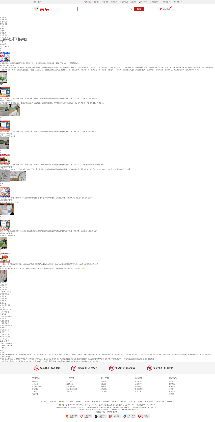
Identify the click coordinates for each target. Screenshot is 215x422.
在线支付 (104, 384)
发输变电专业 (4, 294)
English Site (160, 401)
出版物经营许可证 (93, 407)
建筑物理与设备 (5, 305)
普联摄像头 (3, 24)
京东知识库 (3, 19)
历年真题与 (3, 339)
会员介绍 (35, 384)
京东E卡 (172, 389)
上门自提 (69, 381)
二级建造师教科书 (6, 316)
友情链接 (106, 401)
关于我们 (44, 401)
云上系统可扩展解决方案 (96, 359)
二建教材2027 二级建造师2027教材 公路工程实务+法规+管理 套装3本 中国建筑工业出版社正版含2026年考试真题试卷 (39, 63)
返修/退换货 (139, 389)
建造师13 (3, 296)
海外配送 (69, 391)
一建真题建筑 (4, 323)
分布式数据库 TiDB (117, 359)
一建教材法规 (4, 334)
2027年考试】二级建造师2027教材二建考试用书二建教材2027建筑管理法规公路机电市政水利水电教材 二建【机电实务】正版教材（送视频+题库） (49, 98)
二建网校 (3, 314)
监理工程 (3, 303)
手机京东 (144, 2)
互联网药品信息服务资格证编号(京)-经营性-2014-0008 (117, 405)
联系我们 (53, 401)
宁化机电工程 (4, 330)
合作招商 (70, 401)
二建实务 (3, 348)
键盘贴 (2, 31)
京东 (49, 10)
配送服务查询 (70, 386)
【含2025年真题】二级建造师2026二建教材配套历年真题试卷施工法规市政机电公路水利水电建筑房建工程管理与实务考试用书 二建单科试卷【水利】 (50, 264)
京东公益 (150, 401)
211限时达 (70, 384)
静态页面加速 (73, 359)
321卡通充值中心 (6, 310)
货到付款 (104, 381)
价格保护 (138, 384)
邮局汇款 (104, 389)
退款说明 (138, 386)
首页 (8, 37)
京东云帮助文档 (29, 361)
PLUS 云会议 (64, 359)
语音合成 (50, 359)
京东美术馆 (3, 35)
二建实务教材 (4, 321)
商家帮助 (79, 401)
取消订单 (138, 391)
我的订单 (105, 2)
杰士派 (2, 307)
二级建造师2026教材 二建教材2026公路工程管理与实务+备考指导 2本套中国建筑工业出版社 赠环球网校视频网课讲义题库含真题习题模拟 (46, 198)
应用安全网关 (82, 359)
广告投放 (21, 361)
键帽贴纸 (3, 33)
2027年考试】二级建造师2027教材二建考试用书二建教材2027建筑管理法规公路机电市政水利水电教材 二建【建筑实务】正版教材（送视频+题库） (49, 131)
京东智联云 (38, 361)
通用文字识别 (20, 359)
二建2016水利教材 (6, 345)
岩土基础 (3, 301)
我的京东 (114, 2)
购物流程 (35, 381)
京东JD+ (172, 394)
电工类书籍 (3, 287)
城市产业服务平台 (41, 359)
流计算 (145, 359)
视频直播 (151, 359)
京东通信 (172, 391)
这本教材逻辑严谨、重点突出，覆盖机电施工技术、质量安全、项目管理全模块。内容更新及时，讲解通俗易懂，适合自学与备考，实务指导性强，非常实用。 (52, 103)
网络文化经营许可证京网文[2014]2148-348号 (116, 407)
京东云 (116, 412)
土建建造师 (3, 285)
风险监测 (132, 401)
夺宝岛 (171, 381)
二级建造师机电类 (6, 343)
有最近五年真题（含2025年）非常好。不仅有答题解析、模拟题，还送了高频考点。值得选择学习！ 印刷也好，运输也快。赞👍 (42, 268)
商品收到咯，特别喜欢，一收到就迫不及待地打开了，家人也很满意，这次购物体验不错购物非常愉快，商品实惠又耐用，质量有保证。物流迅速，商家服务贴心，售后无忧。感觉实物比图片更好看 (65, 169)
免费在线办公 (10, 359)
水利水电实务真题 (6, 325)
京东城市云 (139, 359)
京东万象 (31, 359)
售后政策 (138, 381)
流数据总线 (79, 361)
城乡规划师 (3, 289)
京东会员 (125, 2)
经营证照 (135, 410)
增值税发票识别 (95, 361)
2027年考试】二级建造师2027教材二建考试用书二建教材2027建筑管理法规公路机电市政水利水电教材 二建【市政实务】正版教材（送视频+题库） (49, 231)
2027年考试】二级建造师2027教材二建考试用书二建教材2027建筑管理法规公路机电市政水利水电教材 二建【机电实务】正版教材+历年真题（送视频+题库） (52, 165)
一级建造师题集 (5, 336)
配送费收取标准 (71, 389)
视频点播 (56, 359)
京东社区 (123, 401)
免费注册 (97, 2)
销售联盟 (115, 401)
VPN (26, 359)
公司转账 (104, 391)
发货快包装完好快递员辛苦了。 (10, 202)
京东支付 (110, 412)
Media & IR (170, 401)
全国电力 (3, 352)
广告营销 (3, 361)
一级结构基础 (4, 312)
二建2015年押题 (5, 292)
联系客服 (35, 394)
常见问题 (35, 389)
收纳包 (2, 28)
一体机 (2, 26)
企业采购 (133, 2)
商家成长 (86, 361)
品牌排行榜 (3, 22)
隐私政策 (141, 401)
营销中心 (88, 401)
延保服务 (172, 386)
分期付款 (104, 386)
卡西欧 (73, 361)
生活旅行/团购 (37, 386)
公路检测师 (3, 298)
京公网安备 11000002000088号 (72, 405)
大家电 (34, 391)
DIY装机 (172, 384)
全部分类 (3, 17)
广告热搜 (3, 359)
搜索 (139, 9)
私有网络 (127, 359)
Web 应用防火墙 (11, 361)
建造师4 (2, 332)
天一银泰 (3, 319)
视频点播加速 (65, 361)
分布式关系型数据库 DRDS (52, 361)
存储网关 (107, 359)
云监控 (132, 359)
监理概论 (3, 327)
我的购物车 (166, 9)
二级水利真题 (4, 341)
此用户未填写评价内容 (7, 136)
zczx (1, 350)
